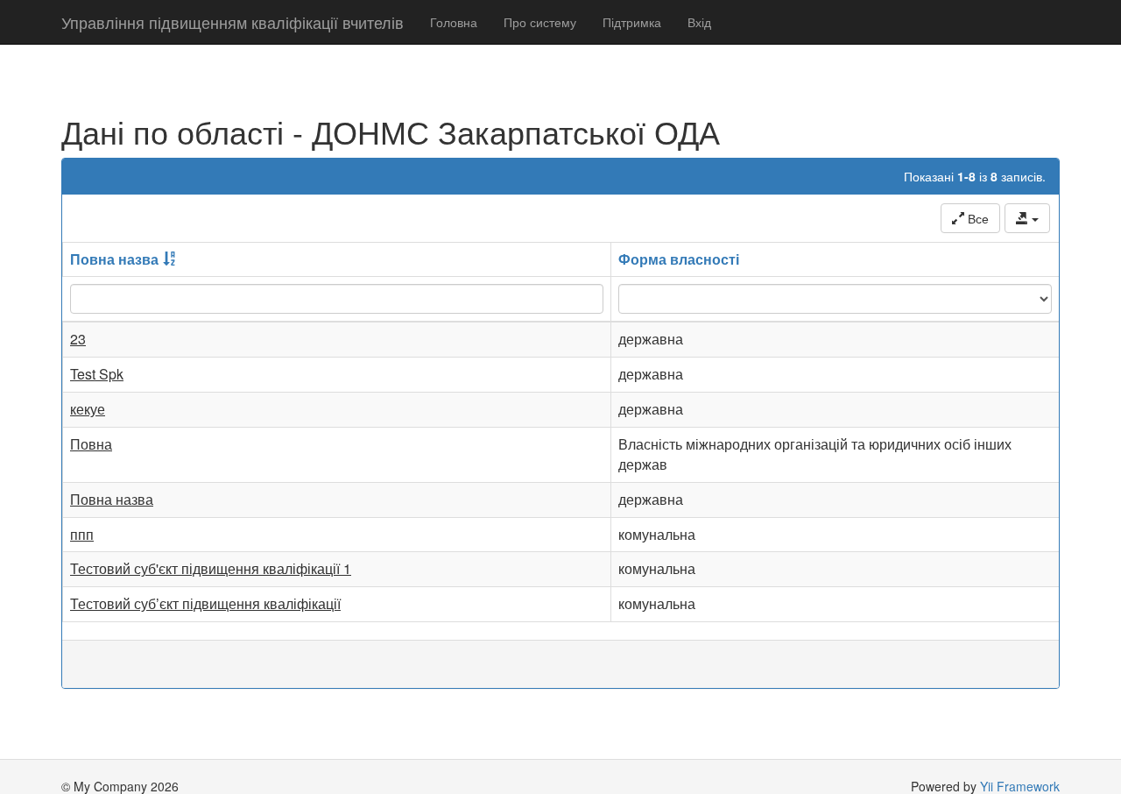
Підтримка (632, 22)
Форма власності (678, 259)
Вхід (699, 22)
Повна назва (114, 259)
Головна (453, 22)
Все (976, 218)
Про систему (540, 22)
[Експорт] (1027, 218)
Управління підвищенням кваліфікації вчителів (232, 22)
